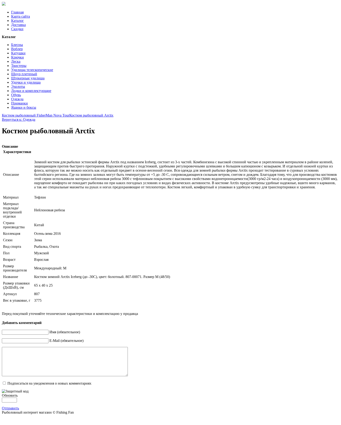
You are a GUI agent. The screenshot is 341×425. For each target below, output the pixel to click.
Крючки (17, 57)
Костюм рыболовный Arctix (91, 115)
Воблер (17, 49)
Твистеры (18, 66)
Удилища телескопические (32, 70)
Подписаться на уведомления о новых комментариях (49, 383)
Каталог (17, 21)
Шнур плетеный (24, 74)
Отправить (10, 408)
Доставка (18, 25)
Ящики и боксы (23, 107)
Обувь (16, 95)
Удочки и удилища (26, 82)
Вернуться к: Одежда (18, 119)
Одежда (17, 99)
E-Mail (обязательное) (66, 341)
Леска (15, 61)
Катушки (18, 53)
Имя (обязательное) (64, 332)
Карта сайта (20, 16)
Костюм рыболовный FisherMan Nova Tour (35, 115)
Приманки (19, 103)
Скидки (17, 29)
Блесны (17, 45)
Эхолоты (18, 86)
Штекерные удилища (28, 78)
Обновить (10, 395)
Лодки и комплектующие (31, 91)
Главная (17, 12)
